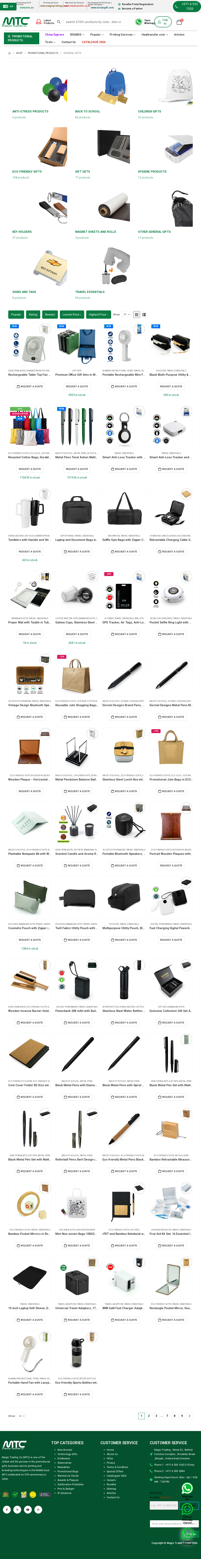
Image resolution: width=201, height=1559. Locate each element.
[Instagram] (38, 1510)
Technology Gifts (67, 1454)
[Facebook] (7, 1510)
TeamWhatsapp (149, 22)
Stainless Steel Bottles (21, 536)
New (14, 326)
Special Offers (115, 1471)
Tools (49, 42)
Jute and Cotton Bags (89, 701)
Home (110, 1449)
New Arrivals (65, 1449)
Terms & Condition (117, 1467)
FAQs (110, 1458)
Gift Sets (76, 371)
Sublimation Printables (71, 1484)
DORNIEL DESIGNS (130, 701)
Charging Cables (159, 536)
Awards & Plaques (68, 1480)
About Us (112, 1454)
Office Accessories (97, 453)
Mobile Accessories (181, 536)
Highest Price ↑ (98, 314)
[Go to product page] (124, 426)
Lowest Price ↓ (72, 314)
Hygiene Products (161, 1230)
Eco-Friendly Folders (20, 1081)
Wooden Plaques (40, 775)
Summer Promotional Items (41, 371)
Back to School (64, 453)
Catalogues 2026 (116, 1475)
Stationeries (64, 1462)
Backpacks (114, 536)
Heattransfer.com (153, 34)
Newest (50, 314)
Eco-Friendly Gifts (18, 453)
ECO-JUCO (34, 453)
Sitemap (111, 1488)
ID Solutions (64, 1493)
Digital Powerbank (161, 924)
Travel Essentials (143, 371)
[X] (17, 1510)
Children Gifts (82, 775)
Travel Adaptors (67, 1304)
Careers (111, 1480)
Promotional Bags (68, 1471)
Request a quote (77, 386)
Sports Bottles (110, 1007)
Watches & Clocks (68, 1475)
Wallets (139, 618)
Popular (95, 34)
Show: (116, 314)
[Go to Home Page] (9, 53)
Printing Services (121, 34)
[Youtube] (28, 1510)
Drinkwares (64, 1458)
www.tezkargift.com (102, 7)
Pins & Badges (66, 1488)
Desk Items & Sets (17, 371)
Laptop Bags (67, 536)
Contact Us (69, 42)
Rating (33, 314)
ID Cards (109, 618)
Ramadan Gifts (20, 618)
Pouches (161, 371)
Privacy (111, 1462)
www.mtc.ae (27, 7)
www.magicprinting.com (54, 6)
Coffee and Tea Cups (66, 618)
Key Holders (181, 1155)
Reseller (111, 1484)
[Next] (189, 1416)
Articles (179, 34)
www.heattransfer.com (77, 6)
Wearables (64, 1467)
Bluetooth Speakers (20, 701)
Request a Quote (32, 386)
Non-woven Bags (85, 1230)
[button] (136, 314)
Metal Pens (80, 453)
